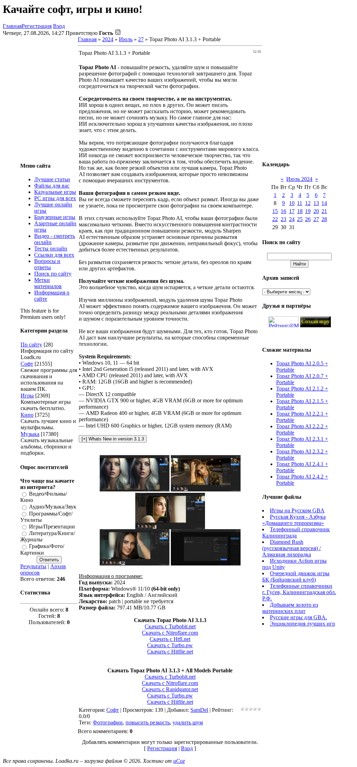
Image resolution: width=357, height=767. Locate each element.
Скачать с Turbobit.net (170, 626)
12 (308, 203)
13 (316, 203)
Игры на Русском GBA (297, 510)
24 (292, 219)
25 (300, 219)
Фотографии (108, 722)
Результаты (33, 566)
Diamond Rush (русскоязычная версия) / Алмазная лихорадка (291, 548)
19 (308, 211)
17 (292, 211)
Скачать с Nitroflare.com (170, 633)
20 (316, 211)
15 (275, 211)
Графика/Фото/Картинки (42, 549)
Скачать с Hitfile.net (170, 652)
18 (300, 211)
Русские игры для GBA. (298, 617)
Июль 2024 (299, 179)
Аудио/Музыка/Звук (52, 507)
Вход (59, 26)
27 (141, 39)
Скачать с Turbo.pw (170, 645)
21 (324, 211)
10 (292, 203)
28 (324, 219)
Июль (125, 39)
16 (283, 211)
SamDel (199, 710)
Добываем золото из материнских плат (290, 608)
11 (299, 203)
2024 (107, 39)
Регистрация (37, 26)
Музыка (30, 434)
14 (324, 203)
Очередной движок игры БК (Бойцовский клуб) (295, 576)
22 (275, 219)
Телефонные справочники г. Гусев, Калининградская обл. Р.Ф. (299, 592)
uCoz (179, 761)
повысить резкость (148, 722)
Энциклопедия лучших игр (302, 624)
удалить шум (188, 722)
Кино (27, 415)
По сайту (31, 345)
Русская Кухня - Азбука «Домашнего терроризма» (294, 520)
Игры (27, 396)
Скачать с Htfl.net (170, 639)
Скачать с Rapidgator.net (170, 689)
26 (308, 219)
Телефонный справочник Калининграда (296, 532)
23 (283, 219)
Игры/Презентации (52, 526)
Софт (27, 364)
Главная (12, 26)
